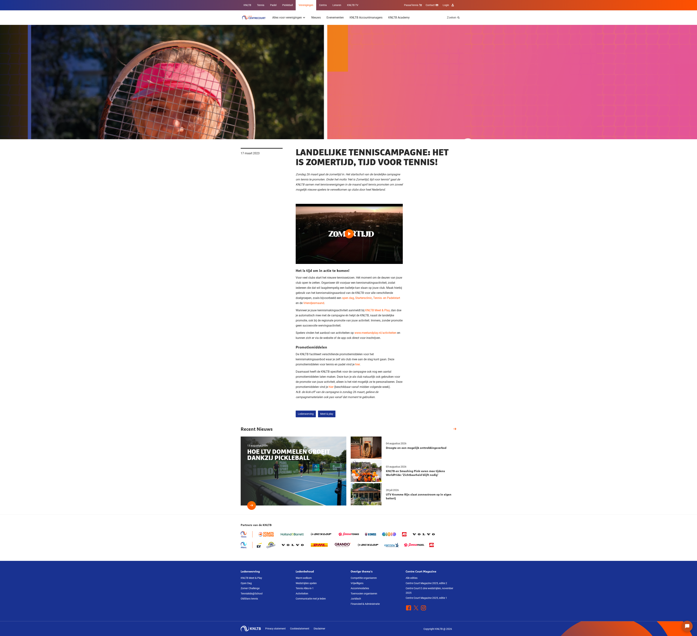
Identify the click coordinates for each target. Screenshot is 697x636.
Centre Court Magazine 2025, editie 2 (426, 583)
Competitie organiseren (364, 577)
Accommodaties (360, 588)
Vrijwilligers (357, 583)
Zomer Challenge (250, 588)
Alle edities (411, 577)
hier (357, 364)
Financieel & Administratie (365, 603)
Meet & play (326, 413)
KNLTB (247, 5)
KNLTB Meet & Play (377, 310)
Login (446, 5)
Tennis (260, 5)
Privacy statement (275, 628)
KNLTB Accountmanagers (366, 17)
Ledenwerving (306, 413)
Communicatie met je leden (311, 598)
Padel (273, 5)
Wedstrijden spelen (306, 583)
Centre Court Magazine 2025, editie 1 (426, 597)
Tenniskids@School (251, 593)
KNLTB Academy (399, 17)
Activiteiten (302, 593)
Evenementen (335, 17)
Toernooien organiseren (364, 593)
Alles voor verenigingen (287, 17)
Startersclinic (363, 298)
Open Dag (246, 583)
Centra (323, 5)
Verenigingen (306, 5)
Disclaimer (319, 628)
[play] (349, 234)
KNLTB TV (352, 5)
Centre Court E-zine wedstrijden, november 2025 (429, 590)
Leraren (337, 5)
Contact (430, 5)
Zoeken (451, 17)
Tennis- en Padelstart (386, 298)
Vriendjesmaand (313, 303)
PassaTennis (411, 5)
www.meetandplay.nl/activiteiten (375, 333)
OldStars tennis (249, 598)
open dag (348, 298)
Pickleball (287, 5)
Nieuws (316, 17)
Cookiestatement (299, 628)
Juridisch (356, 598)
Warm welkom (304, 577)
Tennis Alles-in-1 (305, 588)
